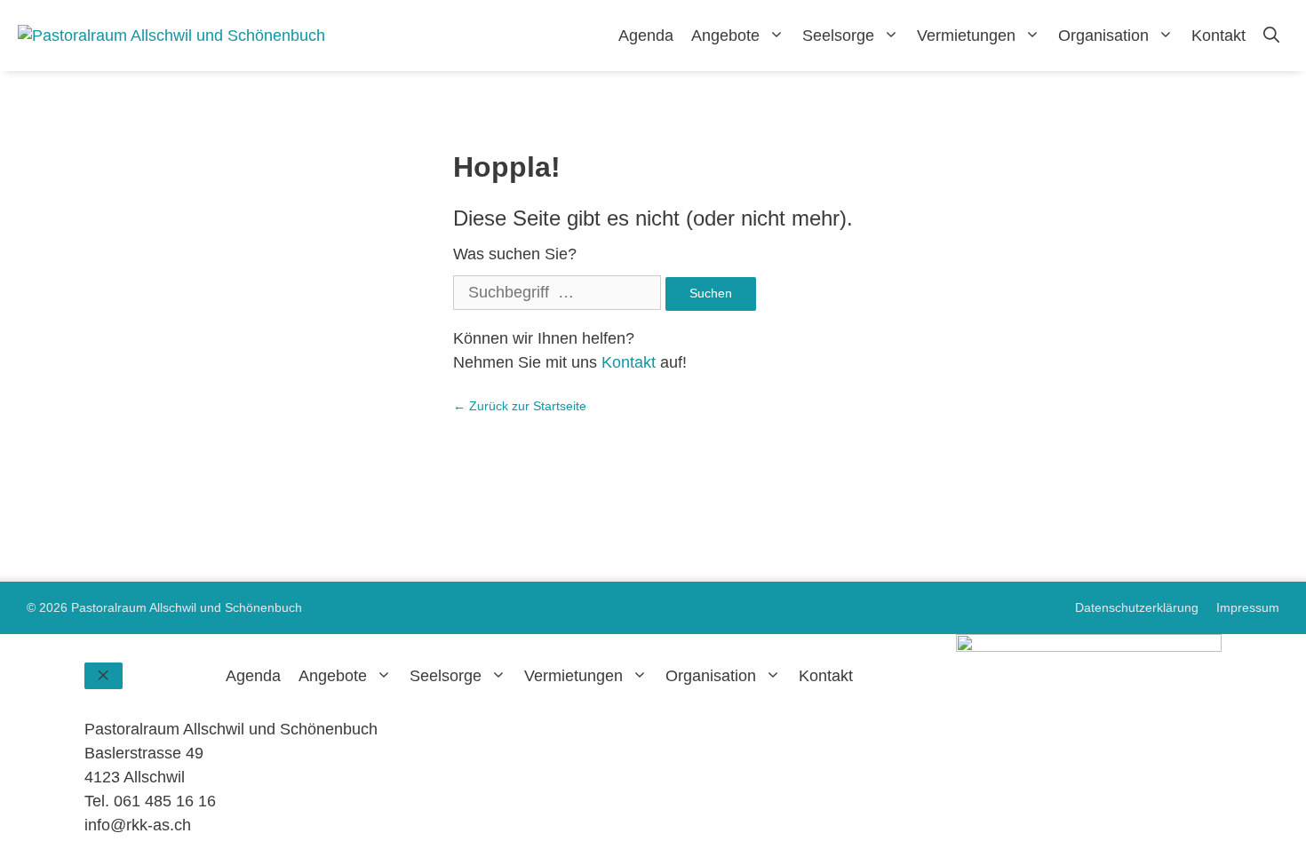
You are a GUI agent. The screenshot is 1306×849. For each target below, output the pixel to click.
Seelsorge (838, 35)
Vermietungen (966, 35)
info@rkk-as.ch (137, 825)
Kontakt (1218, 35)
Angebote (725, 35)
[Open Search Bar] (1271, 35)
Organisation (1103, 35)
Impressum (1247, 607)
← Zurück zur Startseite (519, 406)
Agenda (645, 35)
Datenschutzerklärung (1136, 607)
